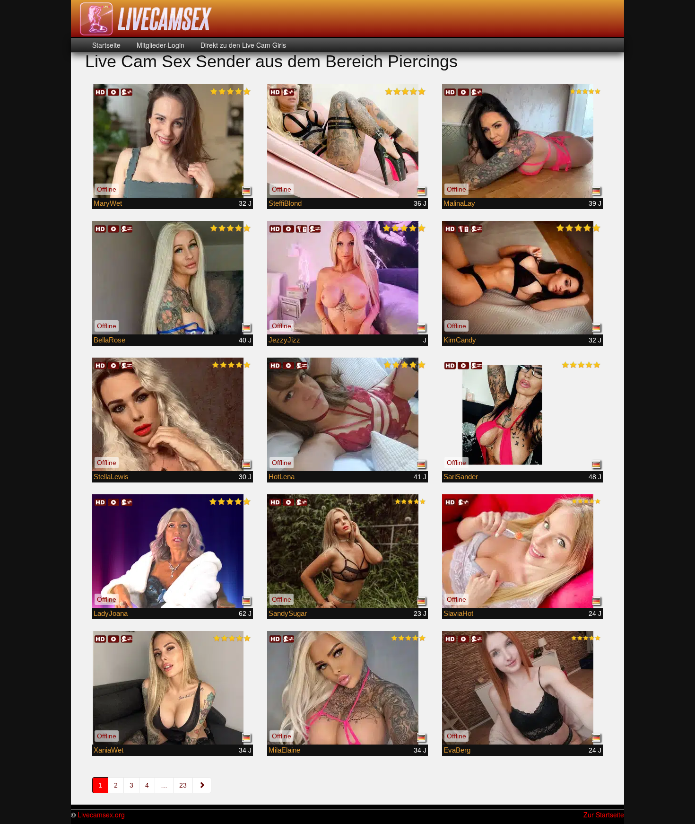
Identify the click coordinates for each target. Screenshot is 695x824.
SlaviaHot (458, 613)
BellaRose (109, 340)
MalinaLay (459, 203)
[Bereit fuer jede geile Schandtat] (347, 414)
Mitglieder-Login (159, 45)
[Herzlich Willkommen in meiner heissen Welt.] (172, 414)
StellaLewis (111, 477)
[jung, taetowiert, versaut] (347, 688)
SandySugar (288, 613)
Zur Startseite (603, 814)
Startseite (106, 45)
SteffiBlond (285, 203)
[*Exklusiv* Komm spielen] (522, 277)
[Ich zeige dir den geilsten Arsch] (522, 414)
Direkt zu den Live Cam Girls (242, 45)
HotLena (282, 477)
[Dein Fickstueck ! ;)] (347, 277)
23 (183, 785)
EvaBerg (456, 750)
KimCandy (459, 340)
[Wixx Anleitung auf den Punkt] (522, 141)
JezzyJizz (284, 340)
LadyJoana (111, 613)
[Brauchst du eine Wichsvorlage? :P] (522, 688)
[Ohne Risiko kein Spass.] (522, 551)
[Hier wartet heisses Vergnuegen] (347, 551)
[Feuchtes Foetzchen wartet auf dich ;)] (172, 141)
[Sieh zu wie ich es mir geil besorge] (172, 688)
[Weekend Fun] (172, 277)
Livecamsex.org (101, 814)
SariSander (460, 477)
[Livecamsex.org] (146, 19)
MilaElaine (284, 750)
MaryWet (108, 203)
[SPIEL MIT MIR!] (347, 141)
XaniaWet (108, 750)
